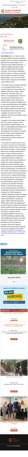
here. (2, 235)
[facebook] (12, 7)
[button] (25, 11)
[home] (11, 11)
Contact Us (23, 1)
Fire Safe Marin (21, 5)
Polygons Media (16, 445)
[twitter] (14, 7)
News (17, 1)
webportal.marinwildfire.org (16, 231)
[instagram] (16, 7)
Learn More (14, 339)
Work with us (18, 2)
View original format (7, 53)
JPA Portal (12, 1)
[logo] (14, 440)
